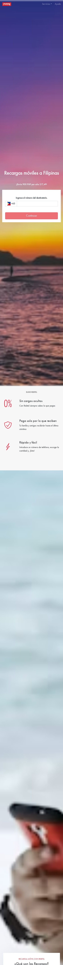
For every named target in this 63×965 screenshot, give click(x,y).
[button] (46, 4)
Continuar (31, 215)
